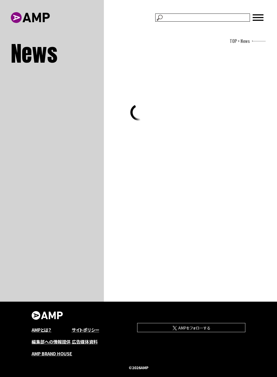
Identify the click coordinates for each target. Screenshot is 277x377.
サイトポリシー (85, 329)
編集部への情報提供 (51, 341)
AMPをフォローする (193, 328)
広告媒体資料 (85, 341)
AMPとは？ (41, 329)
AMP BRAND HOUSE (52, 353)
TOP (233, 41)
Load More (138, 112)
